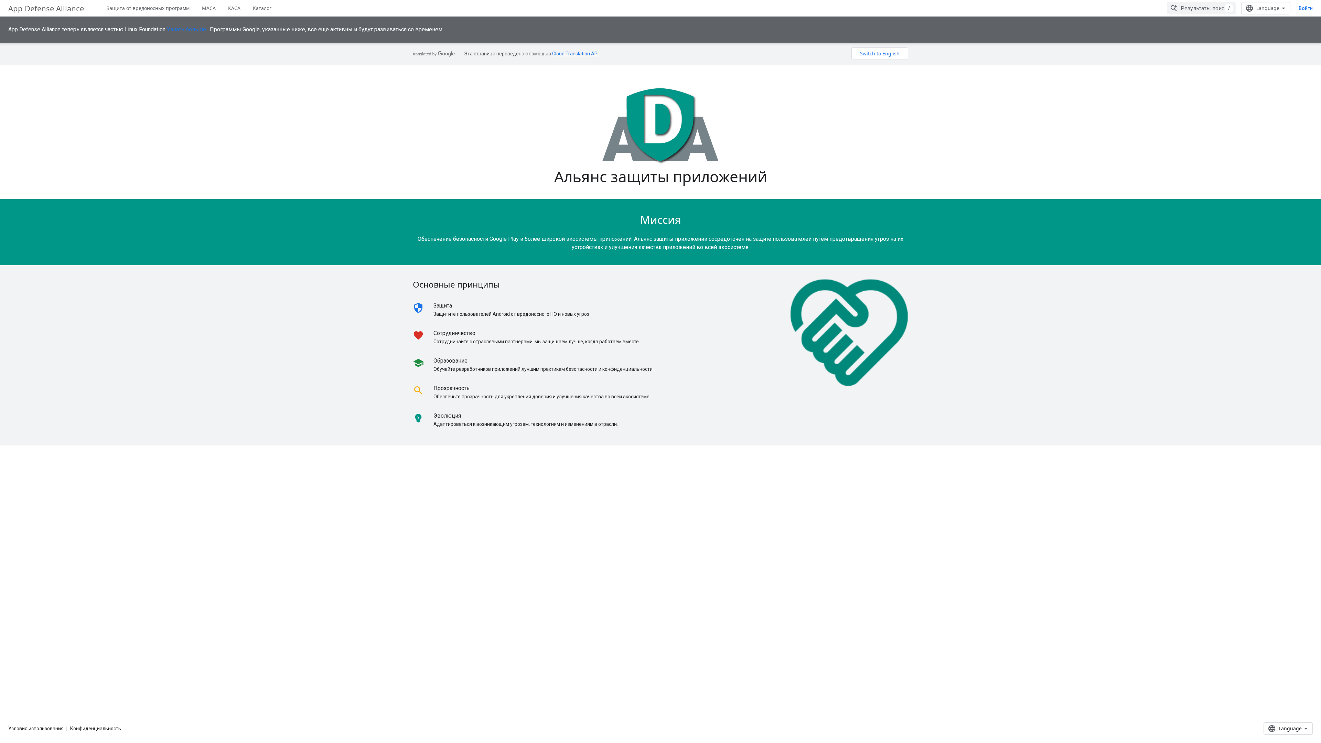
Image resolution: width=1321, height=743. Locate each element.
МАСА (209, 8)
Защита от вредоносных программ (148, 8)
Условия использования (36, 728)
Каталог (262, 8)
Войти (1306, 8)
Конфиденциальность (95, 728)
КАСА (234, 8)
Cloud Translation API (575, 53)
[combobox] (1201, 8)
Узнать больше (186, 29)
